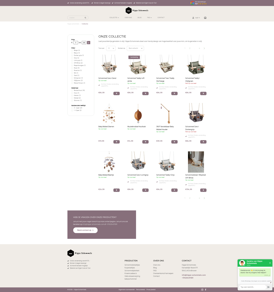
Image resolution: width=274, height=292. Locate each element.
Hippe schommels (73, 24)
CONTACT (161, 17)
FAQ (148, 17)
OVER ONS (128, 17)
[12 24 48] (111, 48)
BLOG (139, 17)
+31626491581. (112, 224)
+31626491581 (187, 278)
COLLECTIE (113, 17)
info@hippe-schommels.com (93, 224)
